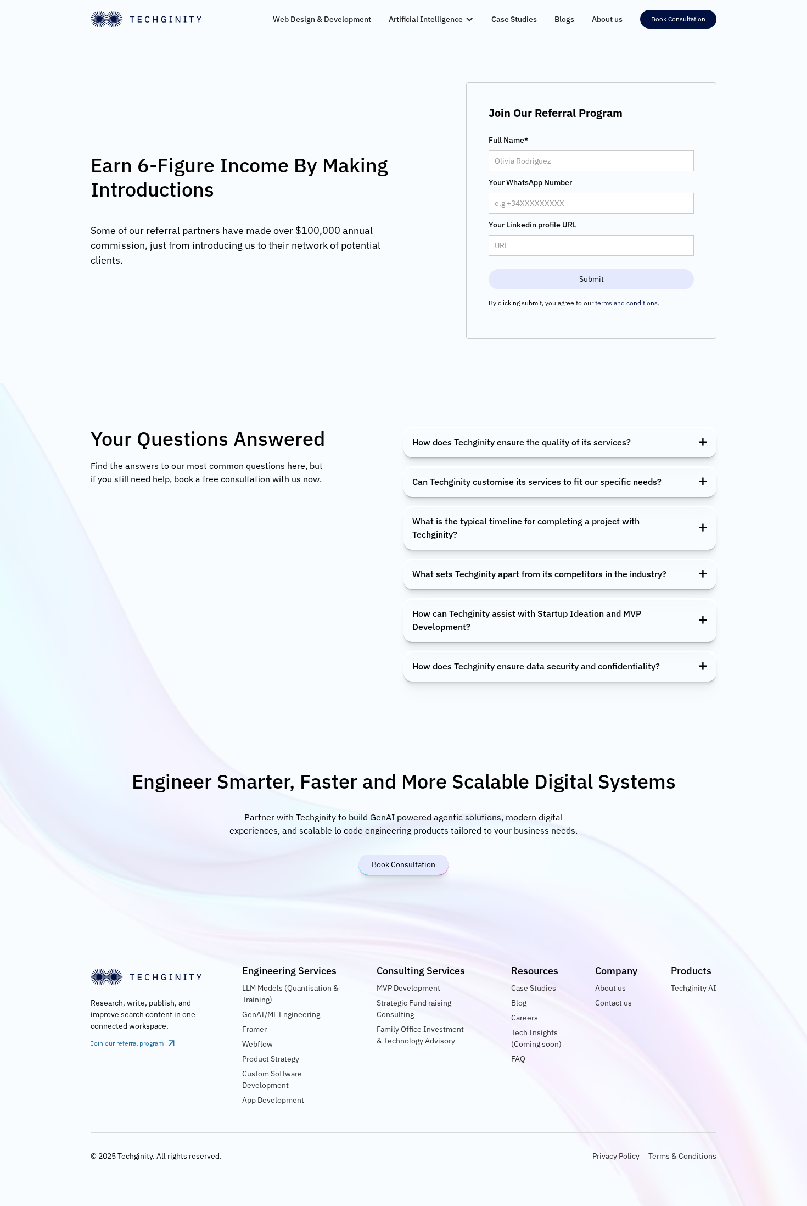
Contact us (613, 1003)
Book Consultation (678, 19)
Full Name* (508, 140)
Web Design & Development (322, 19)
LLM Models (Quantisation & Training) (290, 993)
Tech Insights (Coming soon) (536, 1038)
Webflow (257, 1044)
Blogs (564, 19)
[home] (148, 19)
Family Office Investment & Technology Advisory (420, 1035)
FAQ (518, 1059)
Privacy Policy (616, 1156)
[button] (431, 19)
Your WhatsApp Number (530, 182)
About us (607, 19)
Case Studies (514, 19)
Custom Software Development (272, 1079)
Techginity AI (693, 988)
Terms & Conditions (682, 1156)
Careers (524, 1018)
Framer (254, 1029)
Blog (518, 1003)
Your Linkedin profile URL (532, 225)
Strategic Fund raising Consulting (414, 1008)
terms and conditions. (627, 303)
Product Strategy (270, 1059)
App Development (273, 1100)
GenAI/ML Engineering (281, 1014)
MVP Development (408, 988)
